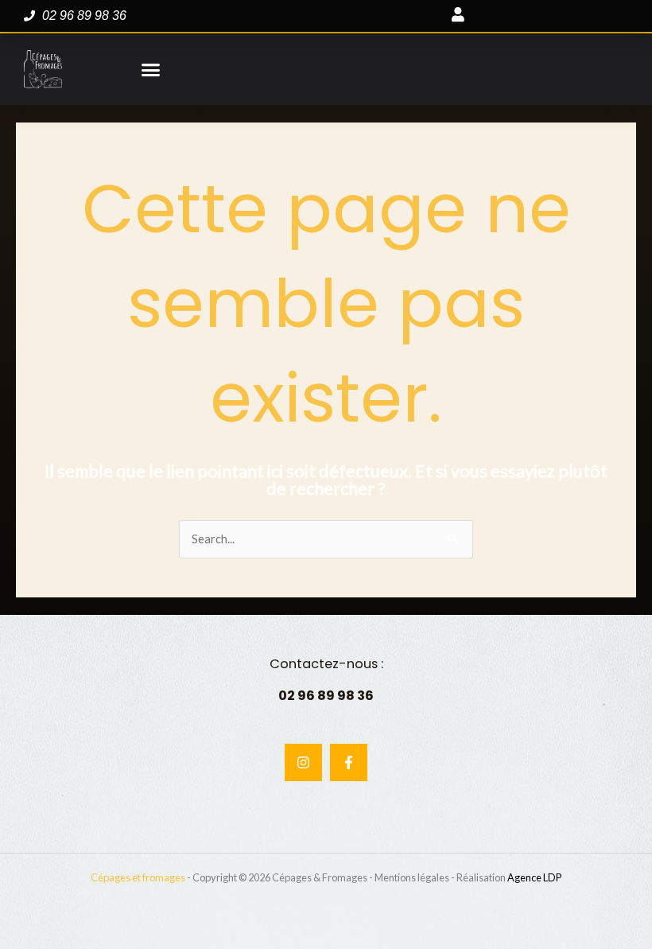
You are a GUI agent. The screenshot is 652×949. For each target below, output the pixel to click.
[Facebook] (348, 762)
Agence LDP (534, 877)
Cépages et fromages (138, 877)
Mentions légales (412, 877)
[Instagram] (303, 762)
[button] (151, 69)
